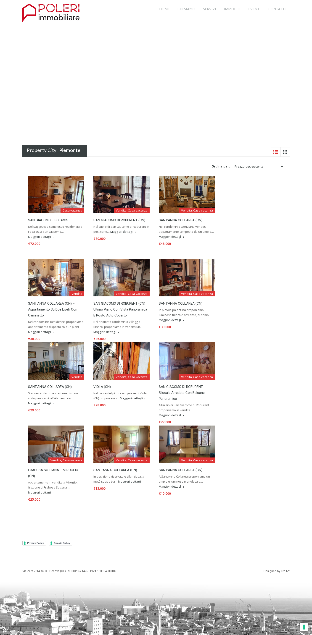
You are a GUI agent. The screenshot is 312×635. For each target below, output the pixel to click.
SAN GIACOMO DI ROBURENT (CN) (119, 220)
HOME (164, 9)
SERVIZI (209, 9)
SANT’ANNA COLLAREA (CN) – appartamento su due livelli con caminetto (52, 309)
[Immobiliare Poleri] (50, 12)
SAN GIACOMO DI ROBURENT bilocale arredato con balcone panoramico (182, 393)
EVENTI (254, 9)
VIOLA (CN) (102, 387)
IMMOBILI (232, 9)
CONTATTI (277, 9)
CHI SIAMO (186, 9)
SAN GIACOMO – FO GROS (48, 220)
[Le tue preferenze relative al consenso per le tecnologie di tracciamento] (304, 627)
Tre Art (285, 571)
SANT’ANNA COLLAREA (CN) (180, 220)
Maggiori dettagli (40, 237)
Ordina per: (221, 166)
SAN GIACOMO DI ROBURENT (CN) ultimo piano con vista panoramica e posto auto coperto (120, 309)
